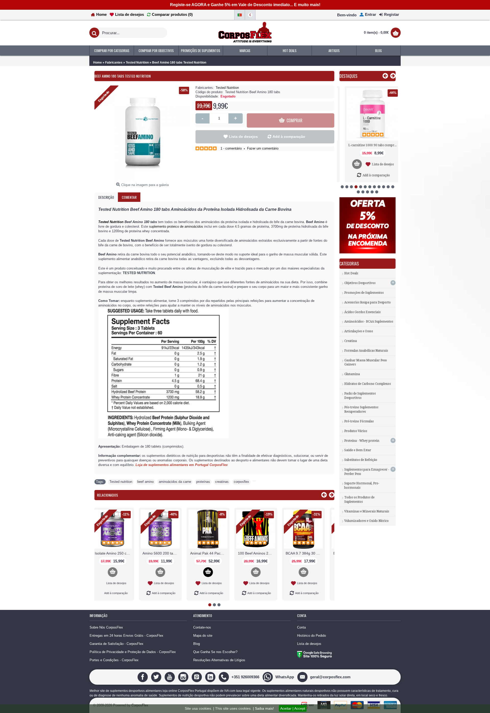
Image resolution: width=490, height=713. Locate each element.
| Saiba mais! (263, 708)
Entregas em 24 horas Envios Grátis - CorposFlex (126, 635)
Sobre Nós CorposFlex (106, 627)
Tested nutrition (120, 482)
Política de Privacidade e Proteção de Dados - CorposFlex (133, 652)
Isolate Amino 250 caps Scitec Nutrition (262, 553)
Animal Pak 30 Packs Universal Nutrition (119, 553)
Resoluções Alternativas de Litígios (219, 660)
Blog (196, 644)
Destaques (348, 76)
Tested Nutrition (227, 88)
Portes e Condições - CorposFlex (114, 660)
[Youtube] (170, 677)
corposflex (241, 482)
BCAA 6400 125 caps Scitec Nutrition (167, 553)
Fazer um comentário (262, 148)
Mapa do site (202, 635)
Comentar (129, 197)
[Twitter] (157, 677)
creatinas (222, 482)
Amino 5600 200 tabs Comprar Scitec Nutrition (310, 553)
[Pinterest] (197, 677)
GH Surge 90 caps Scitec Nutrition (214, 553)
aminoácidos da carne (175, 482)
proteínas (203, 482)
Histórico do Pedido (311, 635)
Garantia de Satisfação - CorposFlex (116, 644)
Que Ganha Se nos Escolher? (215, 652)
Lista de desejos (243, 136)
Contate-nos (202, 627)
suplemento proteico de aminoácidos (176, 226)
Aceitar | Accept (292, 708)
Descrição (106, 197)
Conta (301, 627)
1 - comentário (231, 148)
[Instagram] (184, 677)
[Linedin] (211, 677)
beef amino (145, 482)
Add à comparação (289, 136)
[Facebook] (143, 677)
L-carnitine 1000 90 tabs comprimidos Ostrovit (368, 145)
